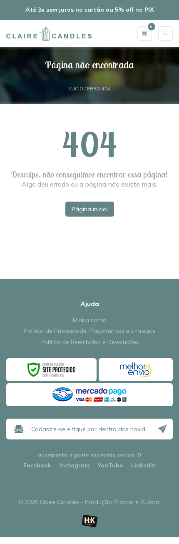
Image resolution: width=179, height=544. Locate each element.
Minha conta (90, 320)
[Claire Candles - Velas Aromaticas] (49, 33)
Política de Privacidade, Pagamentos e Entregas (90, 330)
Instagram (75, 465)
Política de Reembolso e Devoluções (89, 342)
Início (76, 89)
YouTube (110, 465)
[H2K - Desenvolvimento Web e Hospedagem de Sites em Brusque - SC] (89, 521)
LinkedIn (143, 465)
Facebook (37, 465)
